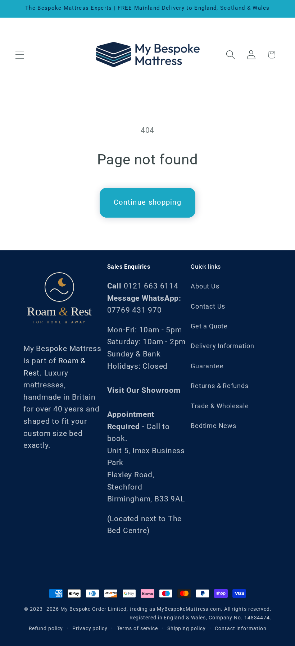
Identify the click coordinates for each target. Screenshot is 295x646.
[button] (19, 55)
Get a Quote (209, 326)
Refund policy (46, 628)
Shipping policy (186, 628)
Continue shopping (147, 202)
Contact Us (208, 306)
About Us (205, 286)
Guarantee (207, 366)
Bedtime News (213, 425)
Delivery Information (222, 346)
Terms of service (137, 628)
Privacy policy (90, 628)
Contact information (240, 628)
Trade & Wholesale (220, 406)
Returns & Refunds (219, 386)
